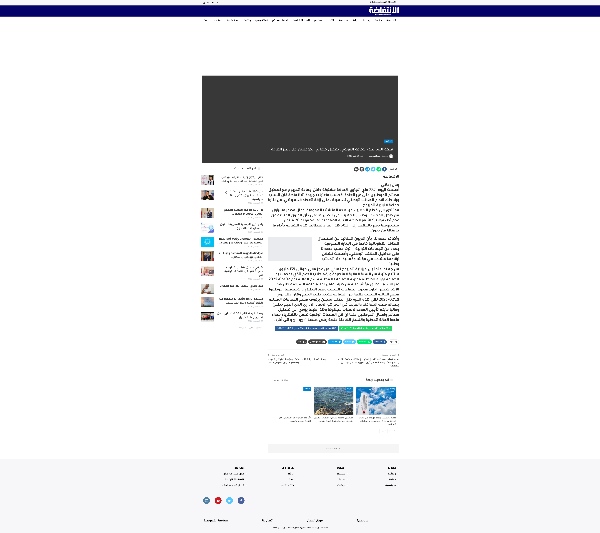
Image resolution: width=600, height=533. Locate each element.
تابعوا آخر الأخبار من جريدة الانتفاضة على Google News (305, 328)
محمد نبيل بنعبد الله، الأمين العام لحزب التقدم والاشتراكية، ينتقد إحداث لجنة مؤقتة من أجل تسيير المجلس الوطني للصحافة (368, 363)
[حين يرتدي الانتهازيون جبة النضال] (207, 289)
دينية (342, 480)
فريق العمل (315, 520)
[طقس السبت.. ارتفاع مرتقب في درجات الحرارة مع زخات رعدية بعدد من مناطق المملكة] (376, 401)
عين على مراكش (233, 474)
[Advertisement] (300, 47)
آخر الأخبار (388, 141)
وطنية (366, 20)
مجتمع (318, 20)
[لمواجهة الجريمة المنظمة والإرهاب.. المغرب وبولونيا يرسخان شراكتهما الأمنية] (207, 256)
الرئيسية (391, 20)
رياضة (291, 474)
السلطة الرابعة (301, 20)
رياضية (247, 20)
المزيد (219, 20)
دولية (355, 20)
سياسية (343, 20)
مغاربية (239, 468)
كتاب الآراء (288, 486)
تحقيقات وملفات (233, 486)
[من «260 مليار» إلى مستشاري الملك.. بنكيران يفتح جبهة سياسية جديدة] (207, 195)
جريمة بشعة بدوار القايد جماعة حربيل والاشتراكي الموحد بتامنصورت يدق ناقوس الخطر (297, 361)
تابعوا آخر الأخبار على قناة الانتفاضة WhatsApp (365, 328)
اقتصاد (330, 20)
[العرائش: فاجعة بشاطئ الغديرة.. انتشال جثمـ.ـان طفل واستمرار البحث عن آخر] (333, 401)
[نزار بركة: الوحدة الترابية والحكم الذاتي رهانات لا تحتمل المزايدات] (207, 213)
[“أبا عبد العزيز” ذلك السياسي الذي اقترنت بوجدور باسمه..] (291, 401)
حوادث (341, 486)
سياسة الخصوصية (216, 520)
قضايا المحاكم (280, 20)
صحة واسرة (233, 20)
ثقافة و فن (261, 20)
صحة (292, 480)
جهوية (378, 20)
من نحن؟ (362, 520)
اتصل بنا (267, 520)
